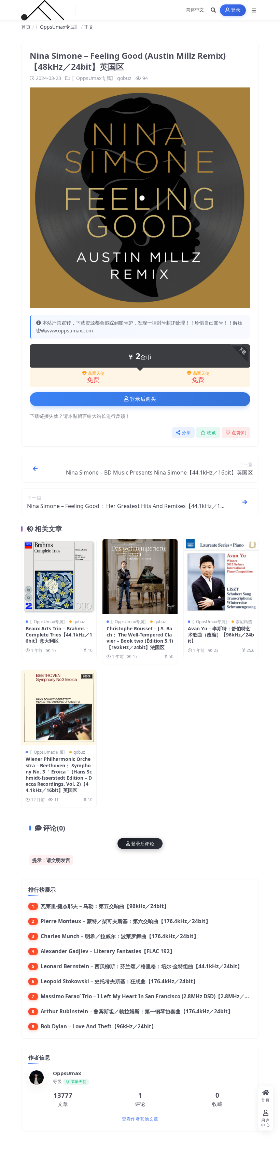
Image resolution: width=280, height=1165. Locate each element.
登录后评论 (142, 843)
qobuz (124, 78)
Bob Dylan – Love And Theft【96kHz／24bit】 (98, 1026)
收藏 (211, 432)
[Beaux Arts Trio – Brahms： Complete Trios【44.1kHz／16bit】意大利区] (59, 576)
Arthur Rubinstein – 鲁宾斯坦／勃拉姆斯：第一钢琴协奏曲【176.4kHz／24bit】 (137, 1011)
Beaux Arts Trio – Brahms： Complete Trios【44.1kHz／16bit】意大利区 (59, 634)
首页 (26, 27)
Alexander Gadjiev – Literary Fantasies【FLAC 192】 (108, 951)
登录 (236, 10)
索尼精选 (244, 622)
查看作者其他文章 (140, 1119)
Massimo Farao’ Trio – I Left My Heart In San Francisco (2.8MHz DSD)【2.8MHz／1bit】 (150, 996)
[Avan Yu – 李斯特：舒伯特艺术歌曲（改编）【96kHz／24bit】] (221, 576)
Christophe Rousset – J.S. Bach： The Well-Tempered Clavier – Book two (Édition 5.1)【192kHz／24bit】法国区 (140, 637)
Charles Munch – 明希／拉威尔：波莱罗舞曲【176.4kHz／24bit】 (120, 936)
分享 (186, 432)
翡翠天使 (96, 373)
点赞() (239, 432)
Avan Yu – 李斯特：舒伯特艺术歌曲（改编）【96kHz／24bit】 (221, 634)
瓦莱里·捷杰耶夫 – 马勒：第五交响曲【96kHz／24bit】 (105, 906)
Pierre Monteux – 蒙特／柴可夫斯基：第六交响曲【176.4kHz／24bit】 (126, 921)
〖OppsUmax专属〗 (57, 27)
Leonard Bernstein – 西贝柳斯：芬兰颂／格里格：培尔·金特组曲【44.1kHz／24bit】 (141, 966)
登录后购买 (143, 399)
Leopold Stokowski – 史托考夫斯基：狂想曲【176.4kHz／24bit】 (119, 981)
